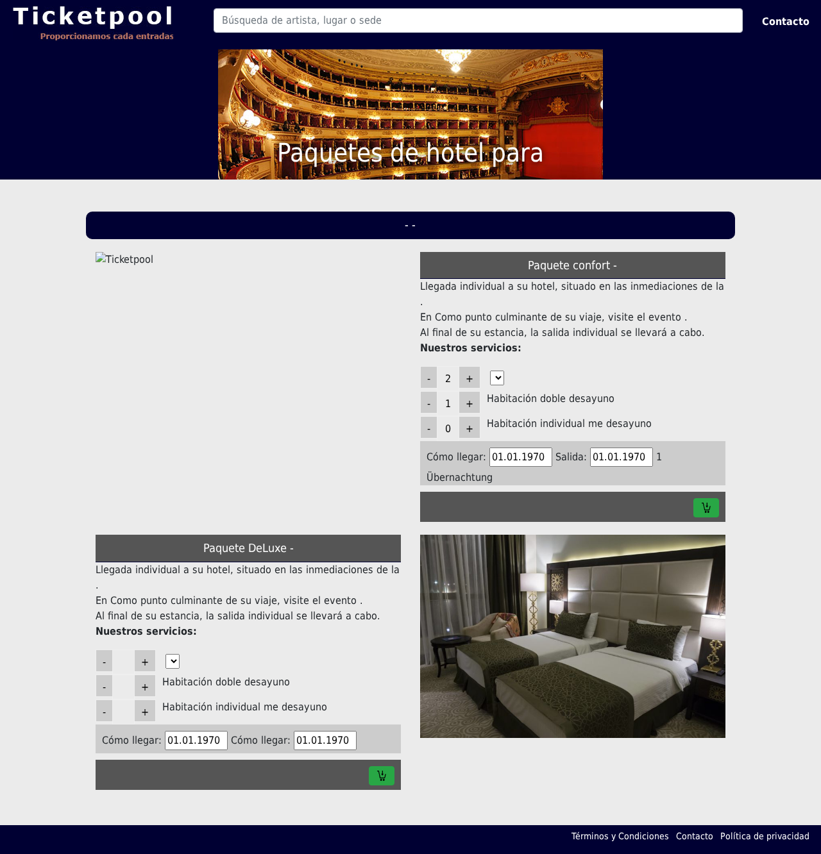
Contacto (785, 21)
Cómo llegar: (456, 457)
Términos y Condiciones (620, 836)
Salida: (571, 457)
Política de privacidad (764, 836)
